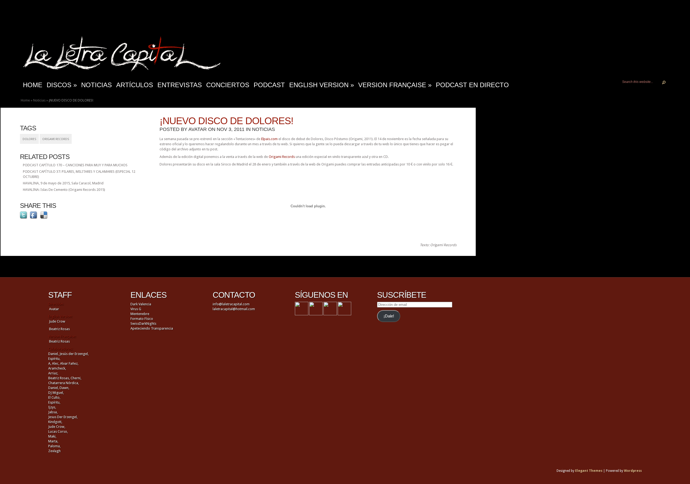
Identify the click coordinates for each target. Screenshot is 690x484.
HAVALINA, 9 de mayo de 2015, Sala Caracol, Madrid (63, 183)
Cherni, (76, 378)
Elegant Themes (588, 471)
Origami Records (55, 139)
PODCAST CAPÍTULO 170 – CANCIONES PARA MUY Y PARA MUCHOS (75, 165)
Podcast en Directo (472, 85)
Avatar (197, 129)
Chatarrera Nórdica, (63, 383)
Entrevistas (179, 85)
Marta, (53, 441)
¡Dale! (389, 316)
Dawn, (64, 388)
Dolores (29, 139)
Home (25, 100)
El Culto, (54, 397)
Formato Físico (141, 319)
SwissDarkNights (143, 323)
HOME (32, 85)
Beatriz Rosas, (59, 378)
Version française (395, 85)
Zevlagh (54, 451)
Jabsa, (53, 412)
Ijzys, (52, 407)
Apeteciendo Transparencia (151, 328)
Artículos (134, 85)
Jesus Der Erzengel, (63, 417)
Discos (62, 85)
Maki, (52, 436)
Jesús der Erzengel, (74, 354)
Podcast (269, 85)
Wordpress (633, 471)
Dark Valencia (140, 304)
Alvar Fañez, (69, 363)
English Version (321, 85)
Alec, (55, 363)
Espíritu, (54, 359)
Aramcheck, (57, 368)
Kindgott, (55, 422)
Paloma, (54, 446)
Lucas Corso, (58, 431)
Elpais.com (269, 139)
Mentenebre (139, 314)
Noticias (96, 85)
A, (49, 363)
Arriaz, (53, 373)
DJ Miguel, (56, 393)
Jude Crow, (56, 427)
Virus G (135, 309)
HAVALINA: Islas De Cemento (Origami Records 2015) (64, 190)
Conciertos (227, 85)
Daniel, (53, 354)
